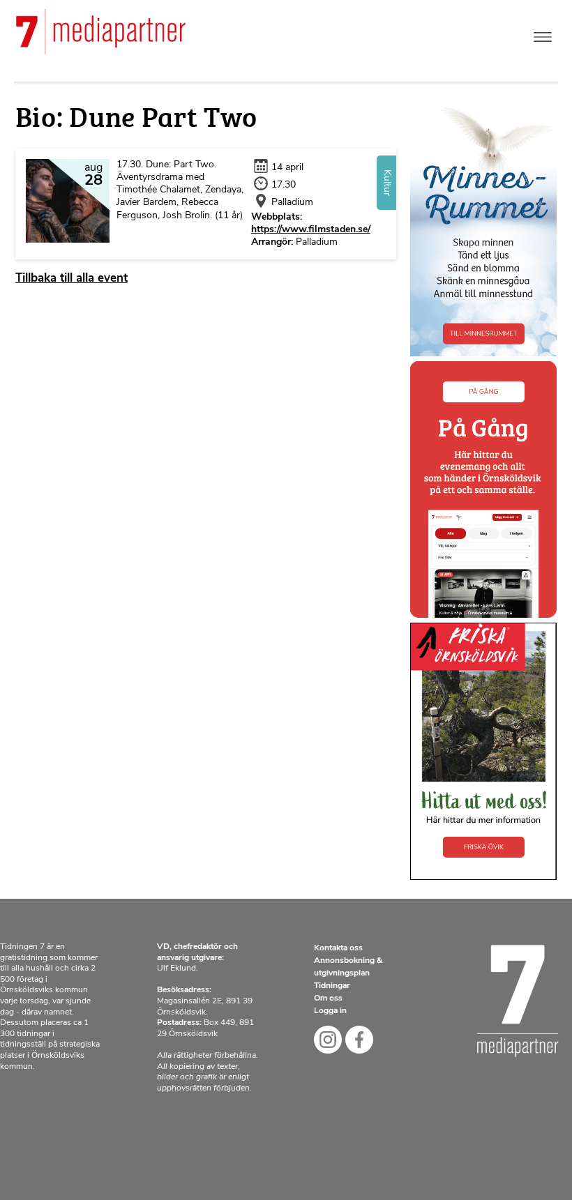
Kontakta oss (338, 948)
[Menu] (542, 34)
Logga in (330, 1011)
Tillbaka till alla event (71, 278)
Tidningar (332, 986)
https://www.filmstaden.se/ (310, 230)
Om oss (328, 998)
